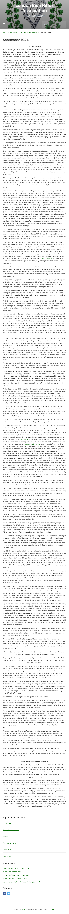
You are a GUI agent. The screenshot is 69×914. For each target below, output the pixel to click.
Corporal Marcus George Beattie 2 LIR (16, 868)
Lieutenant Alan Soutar (32, 444)
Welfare (5, 836)
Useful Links (7, 849)
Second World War (13, 32)
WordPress (25, 909)
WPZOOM (52, 909)
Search (63, 24)
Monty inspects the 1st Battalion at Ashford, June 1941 (21, 882)
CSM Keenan (24, 439)
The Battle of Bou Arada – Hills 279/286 (16, 875)
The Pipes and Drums (10, 843)
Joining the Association (11, 830)
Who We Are (7, 823)
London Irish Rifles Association (34, 8)
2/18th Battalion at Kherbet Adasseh (15, 878)
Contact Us (7, 856)
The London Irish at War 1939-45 (29, 32)
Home (4, 32)
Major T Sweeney (46, 258)
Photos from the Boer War (11, 872)
